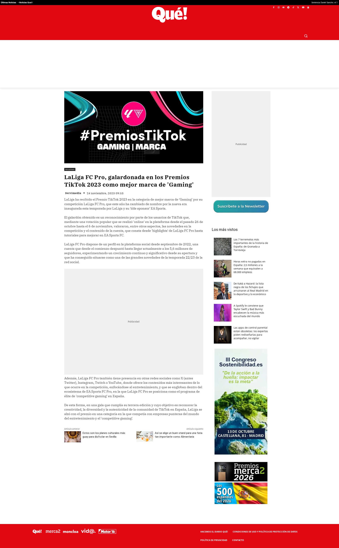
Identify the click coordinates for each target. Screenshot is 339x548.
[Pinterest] (109, 455)
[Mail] (283, 8)
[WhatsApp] (117, 455)
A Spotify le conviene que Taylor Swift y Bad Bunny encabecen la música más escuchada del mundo (249, 311)
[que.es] (170, 15)
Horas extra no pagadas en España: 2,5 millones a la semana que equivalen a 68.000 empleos (249, 267)
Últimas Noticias (8, 2)
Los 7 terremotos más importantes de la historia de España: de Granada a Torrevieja (251, 245)
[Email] (141, 455)
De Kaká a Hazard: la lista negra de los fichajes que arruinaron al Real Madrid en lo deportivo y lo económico (251, 289)
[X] (298, 8)
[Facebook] (274, 8)
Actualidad (69, 169)
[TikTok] (293, 8)
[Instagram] (278, 8)
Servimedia (73, 193)
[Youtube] (303, 8)
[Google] (308, 8)
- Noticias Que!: (25, 2)
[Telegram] (288, 8)
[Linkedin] (133, 455)
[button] (306, 36)
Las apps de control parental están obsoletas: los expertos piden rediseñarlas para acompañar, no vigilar (251, 333)
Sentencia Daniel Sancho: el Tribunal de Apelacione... (307, 3)
